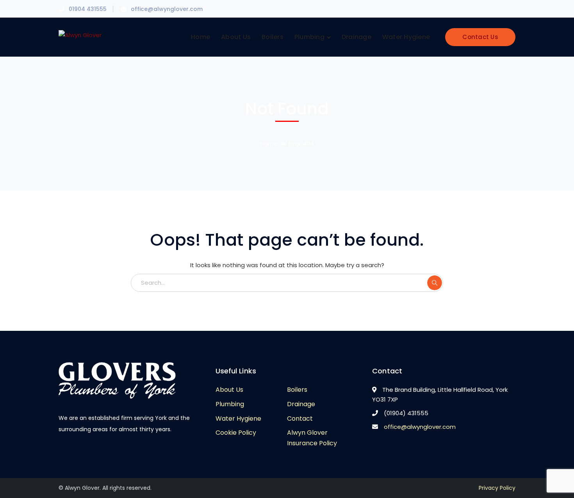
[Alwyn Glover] (80, 34)
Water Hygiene (238, 418)
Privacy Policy (497, 488)
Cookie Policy (236, 432)
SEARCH (434, 282)
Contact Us (480, 37)
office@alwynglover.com (420, 427)
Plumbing (230, 404)
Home (269, 143)
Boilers (297, 389)
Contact (300, 418)
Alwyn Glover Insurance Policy (312, 438)
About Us (229, 389)
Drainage (301, 404)
